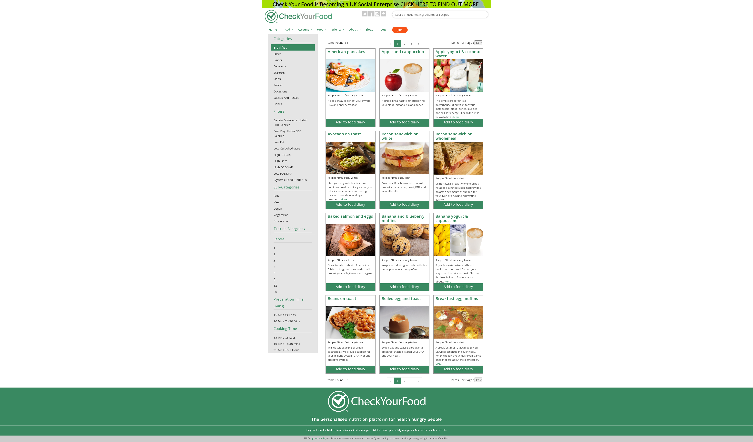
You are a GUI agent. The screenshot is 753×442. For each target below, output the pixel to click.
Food (320, 29)
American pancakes (346, 51)
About (353, 29)
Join (400, 30)
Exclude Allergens (289, 228)
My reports (422, 430)
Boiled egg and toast (401, 298)
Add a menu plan (383, 430)
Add (287, 29)
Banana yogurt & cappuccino (452, 218)
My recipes (404, 430)
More (456, 117)
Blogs (369, 29)
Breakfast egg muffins (457, 298)
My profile (440, 430)
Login (384, 29)
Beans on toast (342, 298)
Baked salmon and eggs (350, 216)
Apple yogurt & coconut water (458, 54)
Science (336, 29)
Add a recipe (361, 430)
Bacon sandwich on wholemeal (454, 136)
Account (303, 29)
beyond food (315, 430)
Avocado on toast (344, 134)
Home (273, 29)
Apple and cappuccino (403, 51)
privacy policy (319, 438)
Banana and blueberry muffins (403, 218)
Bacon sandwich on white (400, 136)
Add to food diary (350, 122)
